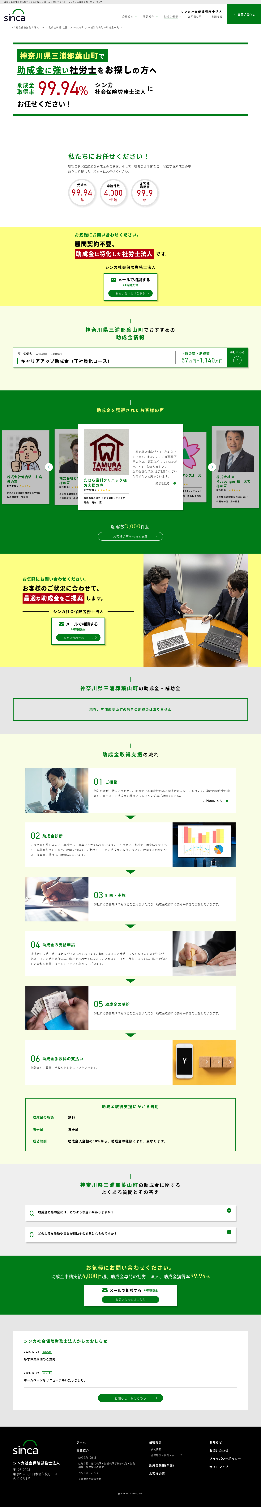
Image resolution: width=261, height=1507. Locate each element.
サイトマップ (218, 1467)
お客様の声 (195, 16)
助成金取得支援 (87, 1457)
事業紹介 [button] (148, 16)
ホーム (81, 1442)
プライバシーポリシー (225, 1458)
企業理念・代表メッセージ (166, 1455)
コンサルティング (88, 1473)
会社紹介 (155, 1442)
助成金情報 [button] (171, 16)
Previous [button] (49, 467)
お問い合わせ (218, 1450)
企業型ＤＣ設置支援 (90, 1479)
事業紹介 (82, 1450)
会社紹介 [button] (127, 16)
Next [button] (212, 467)
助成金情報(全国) (59, 27)
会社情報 (156, 1449)
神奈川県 (78, 27)
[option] (130, 467)
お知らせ (217, 16)
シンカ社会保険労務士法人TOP (26, 27)
